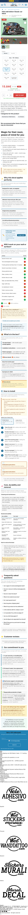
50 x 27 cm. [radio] (14, 65)
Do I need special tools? (10, 600)
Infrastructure (12, 773)
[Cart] (25, 4)
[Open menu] (3, 5)
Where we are (20, 773)
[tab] (3, 46)
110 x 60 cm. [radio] (14, 74)
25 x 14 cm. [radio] (6, 61)
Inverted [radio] (13, 53)
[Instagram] (1, 911)
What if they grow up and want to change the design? (14, 623)
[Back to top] (1, 914)
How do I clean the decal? (10, 593)
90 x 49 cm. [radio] (22, 69)
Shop (1, 768)
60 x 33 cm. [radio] (22, 65)
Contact (2, 780)
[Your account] (22, 4)
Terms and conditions (5, 777)
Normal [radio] (5, 53)
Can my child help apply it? (11, 616)
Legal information (4, 776)
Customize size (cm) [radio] (14, 78)
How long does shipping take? (12, 603)
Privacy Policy (17, 740)
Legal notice (22, 777)
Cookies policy (3, 778)
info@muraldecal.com (5, 781)
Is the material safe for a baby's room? (14, 609)
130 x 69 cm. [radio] (6, 78)
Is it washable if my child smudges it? (13, 613)
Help (19, 781)
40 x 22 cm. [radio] (6, 65)
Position (3, 51)
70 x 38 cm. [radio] (6, 69)
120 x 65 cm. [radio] (21, 74)
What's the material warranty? (11, 597)
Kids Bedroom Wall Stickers (8, 116)
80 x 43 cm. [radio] (14, 69)
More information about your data (7, 748)
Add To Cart (20, 95)
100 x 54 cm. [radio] (6, 74)
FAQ (24, 769)
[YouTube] (6, 911)
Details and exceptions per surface (11, 320)
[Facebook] (3, 911)
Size (14, 57)
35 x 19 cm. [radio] (22, 61)
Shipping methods (4, 769)
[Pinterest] (5, 911)
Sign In (14, 745)
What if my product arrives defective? (13, 606)
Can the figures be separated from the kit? (15, 619)
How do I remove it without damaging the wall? (14, 589)
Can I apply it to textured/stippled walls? (14, 585)
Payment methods (14, 769)
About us (2, 772)
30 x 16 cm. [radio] (14, 61)
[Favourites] (19, 4)
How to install (3, 770)
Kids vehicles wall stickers (13, 9)
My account (14, 781)
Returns (21, 769)
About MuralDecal (4, 773)
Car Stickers (21, 116)
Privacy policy (14, 777)
